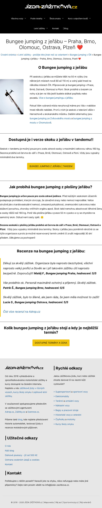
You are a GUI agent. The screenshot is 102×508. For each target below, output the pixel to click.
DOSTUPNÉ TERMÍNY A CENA (51, 342)
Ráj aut (59, 502)
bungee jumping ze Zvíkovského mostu (50, 118)
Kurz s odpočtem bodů (78, 18)
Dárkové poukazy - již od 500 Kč (21, 455)
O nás (8, 446)
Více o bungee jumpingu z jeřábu (56, 98)
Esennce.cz (33, 412)
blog (20, 419)
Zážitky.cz (20, 412)
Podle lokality (36, 18)
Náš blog (9, 450)
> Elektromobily (61, 396)
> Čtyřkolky (59, 419)
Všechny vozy (17, 18)
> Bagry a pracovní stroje (65, 410)
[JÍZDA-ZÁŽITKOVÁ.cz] (51, 7)
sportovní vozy (80, 392)
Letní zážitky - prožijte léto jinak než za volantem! (43, 55)
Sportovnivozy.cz (70, 502)
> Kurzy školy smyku (63, 424)
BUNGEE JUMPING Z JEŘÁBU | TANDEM (51, 166)
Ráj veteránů (85, 502)
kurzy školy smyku (22, 392)
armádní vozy (72, 401)
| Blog (65, 28)
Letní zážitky (39, 28)
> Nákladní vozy (61, 405)
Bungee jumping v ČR (80, 55)
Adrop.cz (9, 412)
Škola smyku (55, 18)
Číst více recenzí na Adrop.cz (21, 311)
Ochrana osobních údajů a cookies (22, 460)
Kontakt (55, 28)
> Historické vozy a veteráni (67, 415)
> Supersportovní (62, 392)
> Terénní (58, 401)
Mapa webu (49, 502)
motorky (71, 419)
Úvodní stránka (8, 55)
